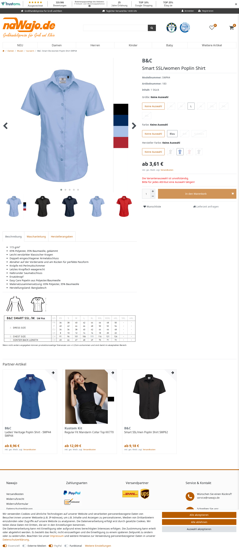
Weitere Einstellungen (98, 545)
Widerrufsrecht (15, 499)
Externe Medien (37, 545)
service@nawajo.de (208, 497)
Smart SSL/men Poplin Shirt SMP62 (146, 432)
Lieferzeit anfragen (207, 206)
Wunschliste (153, 206)
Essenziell (14, 545)
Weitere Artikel (212, 45)
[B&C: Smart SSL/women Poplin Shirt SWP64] (70, 318)
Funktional (76, 545)
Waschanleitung (36, 236)
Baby (169, 45)
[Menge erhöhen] (152, 191)
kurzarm (30, 50)
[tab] (13, 236)
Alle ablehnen (199, 522)
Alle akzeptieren (199, 515)
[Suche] (152, 28)
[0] (232, 28)
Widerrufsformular (17, 503)
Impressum (57, 536)
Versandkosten (166, 170)
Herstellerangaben (62, 236)
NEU (20, 45)
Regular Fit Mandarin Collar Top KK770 (89, 432)
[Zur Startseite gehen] (3, 50)
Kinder (133, 45)
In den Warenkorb (196, 193)
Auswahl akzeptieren (199, 529)
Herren (95, 45)
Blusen (20, 50)
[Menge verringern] (152, 196)
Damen (57, 45)
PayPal (58, 545)
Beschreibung (13, 236)
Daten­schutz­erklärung (16, 539)
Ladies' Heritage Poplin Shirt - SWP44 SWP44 (28, 434)
